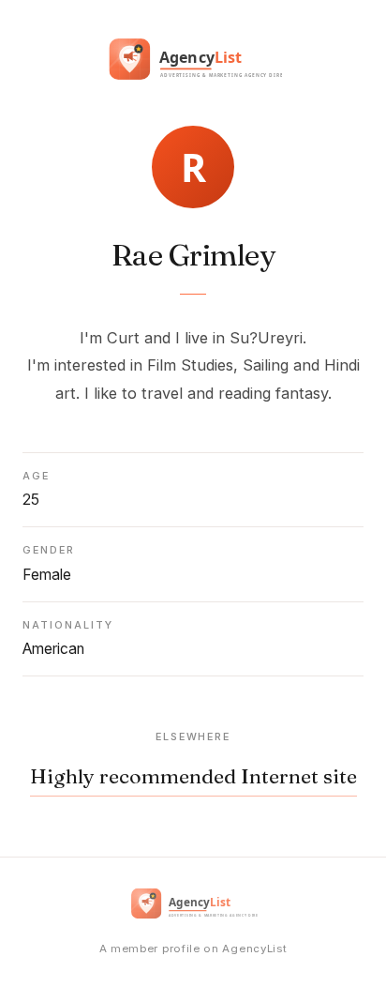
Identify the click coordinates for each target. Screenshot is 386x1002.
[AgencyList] (193, 63)
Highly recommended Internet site (193, 776)
